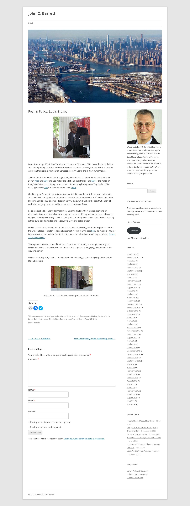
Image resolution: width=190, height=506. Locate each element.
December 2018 (133, 304)
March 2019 (132, 297)
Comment (33, 359)
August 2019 (132, 287)
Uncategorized (52, 316)
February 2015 (133, 391)
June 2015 (131, 387)
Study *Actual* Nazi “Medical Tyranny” (143, 451)
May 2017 (131, 341)
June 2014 (131, 404)
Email (31, 400)
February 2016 (133, 371)
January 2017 (132, 347)
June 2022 (131, 261)
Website (31, 411)
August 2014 (132, 397)
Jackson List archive (135, 477)
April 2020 (131, 277)
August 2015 (132, 381)
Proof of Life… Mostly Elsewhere (140, 421)
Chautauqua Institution (88, 316)
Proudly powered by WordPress (41, 494)
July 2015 (130, 384)
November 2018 (133, 307)
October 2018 (132, 311)
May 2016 (131, 367)
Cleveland (101, 316)
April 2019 (131, 294)
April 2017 (131, 344)
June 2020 (131, 274)
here (37, 181)
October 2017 (132, 334)
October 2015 (132, 377)
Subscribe (134, 230)
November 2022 (133, 257)
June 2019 (131, 291)
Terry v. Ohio (77, 319)
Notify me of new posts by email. (46, 427)
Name (31, 389)
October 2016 (132, 357)
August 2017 (132, 337)
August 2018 (132, 314)
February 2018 (133, 327)
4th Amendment (73, 316)
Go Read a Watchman (39, 338)
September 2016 (134, 361)
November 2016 (133, 354)
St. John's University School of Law (46, 319)
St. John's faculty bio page (138, 471)
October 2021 (132, 267)
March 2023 (132, 254)
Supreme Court (65, 319)
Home (30, 23)
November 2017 (133, 331)
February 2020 (133, 281)
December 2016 (133, 351)
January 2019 (132, 301)
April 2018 (131, 324)
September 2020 (134, 271)
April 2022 (131, 264)
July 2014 (130, 401)
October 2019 (132, 284)
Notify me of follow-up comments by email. (51, 422)
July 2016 (130, 364)
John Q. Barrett (41, 13)
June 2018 (131, 317)
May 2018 (131, 321)
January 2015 (132, 394)
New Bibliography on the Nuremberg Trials (94, 338)
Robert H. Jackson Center (137, 474)
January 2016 (132, 374)
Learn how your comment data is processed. (84, 438)
